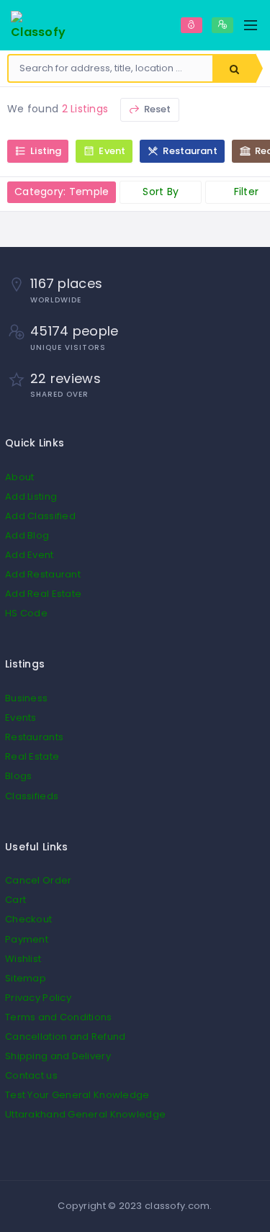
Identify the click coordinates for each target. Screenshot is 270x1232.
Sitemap (25, 978)
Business (26, 698)
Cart (15, 900)
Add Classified (40, 516)
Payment (26, 939)
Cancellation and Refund (65, 1036)
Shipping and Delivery (58, 1056)
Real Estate (32, 756)
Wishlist (23, 959)
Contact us (31, 1075)
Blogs (18, 776)
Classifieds (31, 796)
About (19, 477)
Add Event (29, 555)
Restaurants (34, 737)
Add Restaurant (43, 574)
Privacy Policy (38, 997)
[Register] (222, 25)
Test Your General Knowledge (77, 1095)
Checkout (28, 919)
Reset (156, 109)
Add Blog (27, 535)
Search (234, 68)
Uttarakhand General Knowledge (85, 1114)
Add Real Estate (43, 594)
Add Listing (31, 496)
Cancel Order (38, 880)
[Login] (191, 25)
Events (21, 717)
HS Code (26, 613)
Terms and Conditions (58, 1017)
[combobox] (110, 68)
